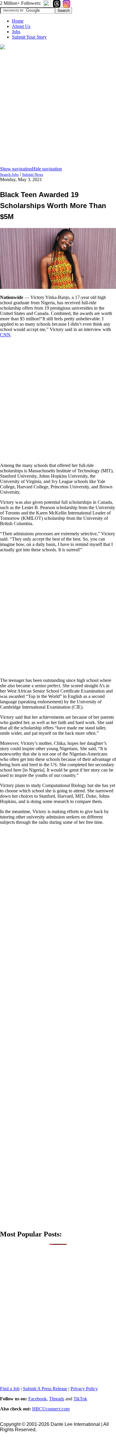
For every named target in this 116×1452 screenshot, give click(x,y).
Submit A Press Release (45, 1388)
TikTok (80, 1398)
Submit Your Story (29, 36)
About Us (21, 26)
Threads (56, 1398)
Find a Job (10, 1388)
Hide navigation (47, 168)
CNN (5, 334)
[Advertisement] (58, 108)
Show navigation (16, 168)
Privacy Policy (84, 1388)
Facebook (37, 1398)
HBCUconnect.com (51, 1408)
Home (17, 20)
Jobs (16, 31)
